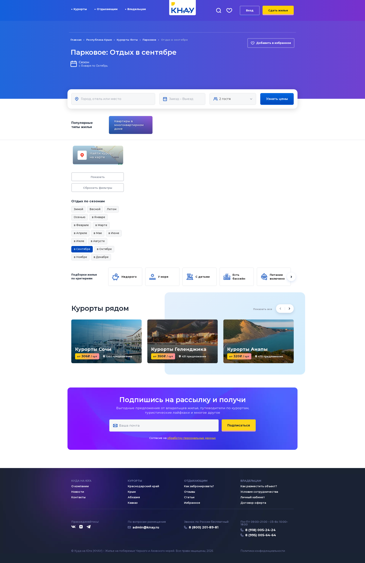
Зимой (78, 209)
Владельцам (136, 9)
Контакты (78, 497)
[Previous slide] (108, 125)
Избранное (192, 502)
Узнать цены (277, 99)
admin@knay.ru (146, 527)
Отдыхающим (107, 9)
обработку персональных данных (191, 438)
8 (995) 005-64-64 (260, 535)
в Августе (98, 241)
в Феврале (81, 225)
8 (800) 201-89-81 (203, 527)
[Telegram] (88, 527)
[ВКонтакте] (73, 527)
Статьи (189, 497)
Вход (249, 10)
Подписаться (238, 425)
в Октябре (104, 249)
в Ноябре (80, 257)
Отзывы (189, 491)
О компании (80, 486)
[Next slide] (294, 125)
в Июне (113, 233)
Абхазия (134, 497)
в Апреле (80, 233)
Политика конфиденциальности (262, 551)
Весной (95, 209)
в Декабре (101, 257)
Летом (111, 209)
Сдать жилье (278, 10)
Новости (77, 491)
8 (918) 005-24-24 (260, 530)
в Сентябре (82, 249)
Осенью (79, 217)
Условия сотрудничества (259, 491)
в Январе (98, 217)
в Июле (79, 241)
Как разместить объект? (258, 486)
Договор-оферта (253, 502)
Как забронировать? (199, 486)
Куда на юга (81, 480)
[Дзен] (81, 527)
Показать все (262, 309)
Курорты (80, 9)
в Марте (101, 225)
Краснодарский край (143, 486)
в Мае (98, 233)
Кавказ (132, 502)
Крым (132, 491)
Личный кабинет (252, 497)
